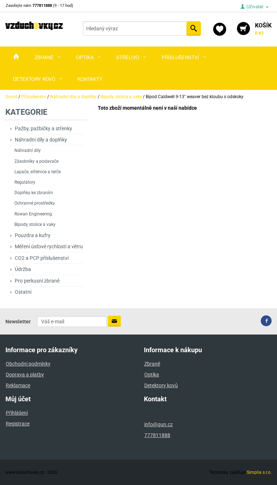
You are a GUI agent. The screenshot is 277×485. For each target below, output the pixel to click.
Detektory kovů (34, 78)
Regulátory (24, 182)
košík (263, 29)
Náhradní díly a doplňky (41, 140)
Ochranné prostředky (34, 203)
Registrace (18, 424)
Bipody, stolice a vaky (35, 224)
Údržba (23, 269)
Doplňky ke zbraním (33, 192)
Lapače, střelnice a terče (37, 171)
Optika (85, 57)
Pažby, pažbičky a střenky (43, 128)
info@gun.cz (158, 424)
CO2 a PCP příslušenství (42, 258)
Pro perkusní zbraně (37, 281)
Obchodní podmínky (28, 364)
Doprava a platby (25, 374)
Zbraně (44, 57)
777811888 (157, 435)
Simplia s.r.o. (259, 472)
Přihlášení (17, 413)
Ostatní (23, 292)
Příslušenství (180, 57)
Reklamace (18, 385)
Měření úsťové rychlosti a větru (49, 246)
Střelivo (127, 57)
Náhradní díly (27, 150)
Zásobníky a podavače (36, 161)
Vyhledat (193, 28)
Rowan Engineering (33, 214)
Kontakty (90, 78)
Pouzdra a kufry (32, 235)
